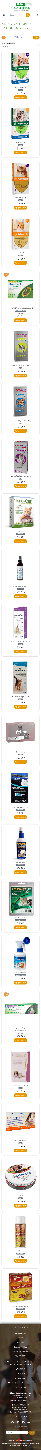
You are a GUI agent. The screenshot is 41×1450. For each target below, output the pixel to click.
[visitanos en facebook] (12, 1422)
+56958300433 (21, 1374)
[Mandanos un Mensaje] (23, 1422)
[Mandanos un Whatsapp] (28, 1422)
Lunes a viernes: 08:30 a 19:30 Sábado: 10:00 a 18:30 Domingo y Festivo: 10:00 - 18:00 (20, 1396)
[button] (19, 37)
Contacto (20, 1342)
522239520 (21, 1369)
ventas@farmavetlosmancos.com (21, 1383)
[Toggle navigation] (3, 15)
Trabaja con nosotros (20, 1352)
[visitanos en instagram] (18, 1422)
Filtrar (36, 38)
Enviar (32, 1433)
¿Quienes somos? (20, 1333)
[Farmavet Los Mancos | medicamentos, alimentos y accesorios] (20, 6)
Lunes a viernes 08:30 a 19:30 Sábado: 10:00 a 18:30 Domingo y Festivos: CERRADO (20, 1408)
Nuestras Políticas (20, 1347)
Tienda (20, 1338)
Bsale (30, 1445)
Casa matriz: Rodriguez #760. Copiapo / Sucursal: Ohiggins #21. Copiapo (21, 1363)
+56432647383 (21, 1378)
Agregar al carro (20, 97)
